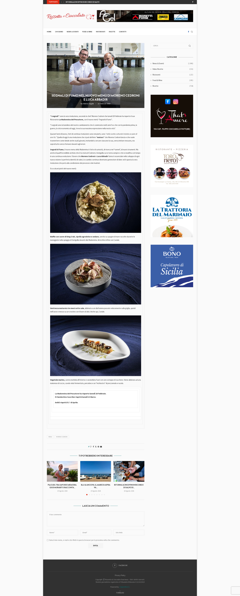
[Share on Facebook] (93, 447)
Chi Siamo (59, 32)
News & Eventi (72, 32)
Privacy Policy (120, 575)
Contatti (122, 32)
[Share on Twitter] (96, 447)
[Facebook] (192, 2)
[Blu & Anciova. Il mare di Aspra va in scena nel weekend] (95, 471)
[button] (61, 2)
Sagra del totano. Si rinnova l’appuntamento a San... (88, 2)
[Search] (192, 31)
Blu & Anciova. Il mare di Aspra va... (95, 486)
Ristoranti (100, 32)
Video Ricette (172, 69)
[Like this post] (91, 447)
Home (49, 32)
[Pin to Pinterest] (98, 447)
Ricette (112, 32)
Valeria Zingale (88, 103)
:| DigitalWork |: (124, 587)
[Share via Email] (101, 447)
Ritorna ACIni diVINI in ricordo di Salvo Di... (129, 486)
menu (50, 437)
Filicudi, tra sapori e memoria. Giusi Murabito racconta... (62, 486)
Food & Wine (87, 32)
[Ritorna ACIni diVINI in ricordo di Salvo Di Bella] (129, 471)
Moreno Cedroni (61, 437)
